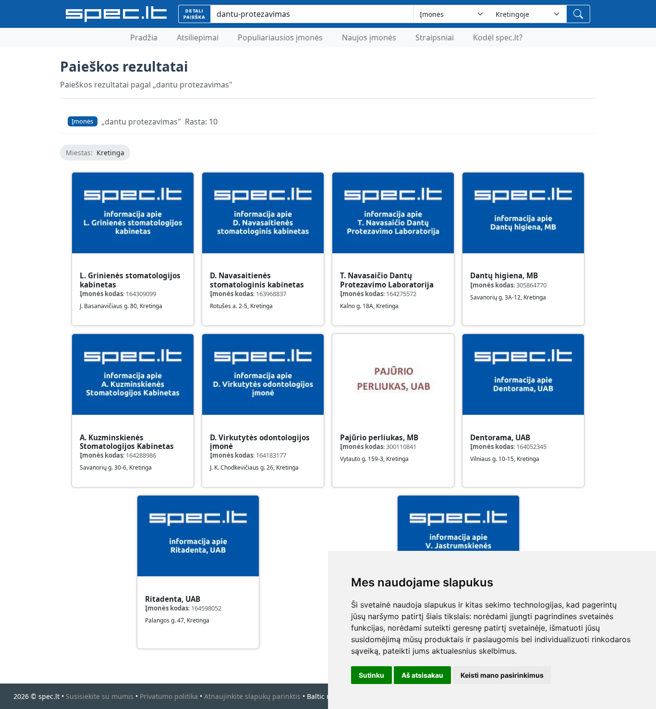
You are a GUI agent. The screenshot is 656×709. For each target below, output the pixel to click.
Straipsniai (434, 37)
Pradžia (144, 37)
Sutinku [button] (371, 675)
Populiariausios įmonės (280, 37)
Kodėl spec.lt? (497, 37)
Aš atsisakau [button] (422, 675)
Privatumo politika (169, 696)
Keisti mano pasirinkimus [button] (502, 675)
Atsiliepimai (198, 37)
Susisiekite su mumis (100, 696)
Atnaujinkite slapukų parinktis (252, 696)
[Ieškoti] (578, 14)
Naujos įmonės (369, 37)
